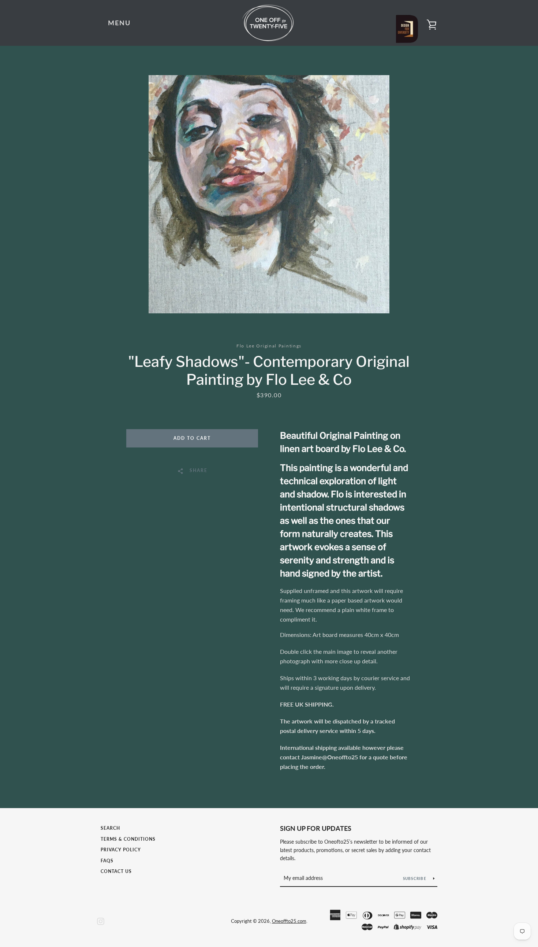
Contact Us (116, 871)
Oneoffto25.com (289, 921)
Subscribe (415, 878)
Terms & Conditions (128, 839)
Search (110, 828)
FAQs (107, 860)
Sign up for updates (315, 828)
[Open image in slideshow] (269, 194)
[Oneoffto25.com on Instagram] (100, 920)
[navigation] (119, 23)
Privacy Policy (121, 849)
